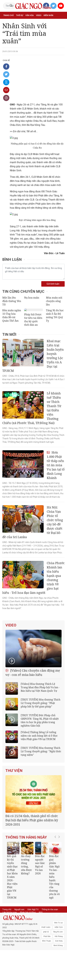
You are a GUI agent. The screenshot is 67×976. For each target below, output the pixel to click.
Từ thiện (17, 29)
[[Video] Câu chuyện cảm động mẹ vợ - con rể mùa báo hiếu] (33, 648)
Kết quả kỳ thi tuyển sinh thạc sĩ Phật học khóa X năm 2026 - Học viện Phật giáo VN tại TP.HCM (12, 876)
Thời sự (19, 15)
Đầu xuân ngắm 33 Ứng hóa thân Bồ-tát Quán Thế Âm (11, 315)
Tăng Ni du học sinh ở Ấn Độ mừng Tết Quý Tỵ (55, 315)
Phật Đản (46, 936)
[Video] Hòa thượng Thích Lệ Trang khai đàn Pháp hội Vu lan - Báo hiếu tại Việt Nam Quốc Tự (40, 687)
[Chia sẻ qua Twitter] (6, 74)
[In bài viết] (6, 98)
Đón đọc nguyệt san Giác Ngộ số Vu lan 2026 (40, 864)
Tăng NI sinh (58, 932)
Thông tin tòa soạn (50, 909)
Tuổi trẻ (28, 22)
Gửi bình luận (53, 284)
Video (38, 15)
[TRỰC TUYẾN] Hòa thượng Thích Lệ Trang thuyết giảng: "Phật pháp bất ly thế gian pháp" (40, 703)
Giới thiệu (59, 941)
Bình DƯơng (58, 945)
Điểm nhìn (48, 15)
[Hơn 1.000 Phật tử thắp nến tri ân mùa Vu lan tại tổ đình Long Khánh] (23, 464)
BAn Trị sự (58, 923)
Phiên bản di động (28, 912)
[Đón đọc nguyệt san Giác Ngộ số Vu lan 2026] (41, 848)
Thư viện (13, 770)
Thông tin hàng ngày (26, 837)
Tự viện (37, 22)
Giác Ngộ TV (32, 909)
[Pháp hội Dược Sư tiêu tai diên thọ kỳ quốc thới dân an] (33, 310)
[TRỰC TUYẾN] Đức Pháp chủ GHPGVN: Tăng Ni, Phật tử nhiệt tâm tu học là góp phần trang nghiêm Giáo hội (40, 720)
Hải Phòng (59, 936)
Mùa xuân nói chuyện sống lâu (54, 301)
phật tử (46, 932)
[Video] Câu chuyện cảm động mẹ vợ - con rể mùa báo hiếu (32, 672)
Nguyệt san (19, 909)
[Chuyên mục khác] (61, 29)
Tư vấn (18, 22)
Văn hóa (29, 15)
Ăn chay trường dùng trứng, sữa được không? (26, 864)
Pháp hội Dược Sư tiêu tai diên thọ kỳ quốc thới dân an (33, 319)
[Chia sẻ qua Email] (6, 90)
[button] (56, 869)
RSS (41, 912)
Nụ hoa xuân (31, 297)
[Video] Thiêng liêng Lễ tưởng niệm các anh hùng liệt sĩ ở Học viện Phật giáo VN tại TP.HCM (39, 735)
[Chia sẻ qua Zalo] (6, 82)
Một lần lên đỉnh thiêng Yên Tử (11, 301)
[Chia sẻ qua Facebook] (6, 66)
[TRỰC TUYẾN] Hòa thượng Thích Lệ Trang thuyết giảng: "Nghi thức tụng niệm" (41, 751)
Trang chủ (8, 15)
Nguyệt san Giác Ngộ (53, 22)
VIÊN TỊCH (59, 927)
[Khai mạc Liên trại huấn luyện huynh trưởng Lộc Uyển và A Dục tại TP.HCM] (23, 352)
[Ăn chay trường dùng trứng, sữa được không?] (27, 848)
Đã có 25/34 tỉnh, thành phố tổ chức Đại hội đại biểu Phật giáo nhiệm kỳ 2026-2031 (31, 820)
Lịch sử (6, 29)
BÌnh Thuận (46, 941)
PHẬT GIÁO (45, 927)
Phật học (7, 22)
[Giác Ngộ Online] (21, 917)
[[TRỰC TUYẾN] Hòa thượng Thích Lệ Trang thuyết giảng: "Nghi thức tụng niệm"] (11, 752)
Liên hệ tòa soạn (9, 912)
